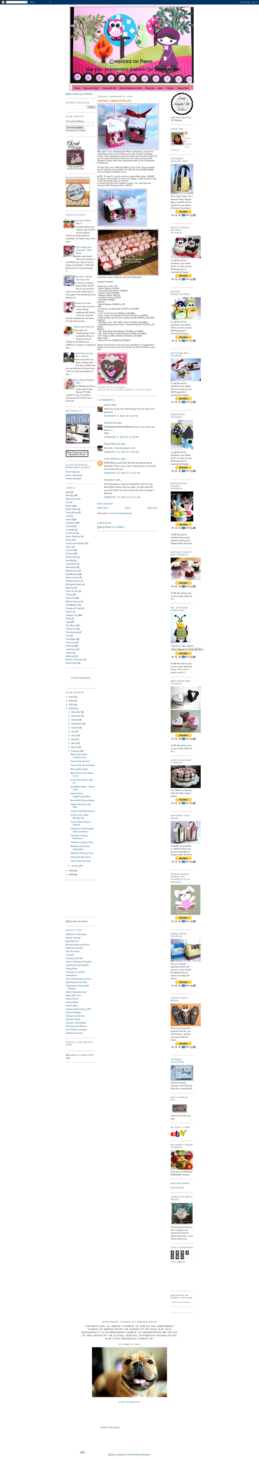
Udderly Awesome (74, 1033)
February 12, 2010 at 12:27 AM (122, 473)
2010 (71, 708)
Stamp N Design (73, 1012)
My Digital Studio (74, 584)
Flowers (69, 553)
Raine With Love (73, 995)
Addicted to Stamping (76, 934)
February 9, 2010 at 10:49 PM (121, 437)
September (76, 724)
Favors (69, 550)
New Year (70, 588)
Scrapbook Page (73, 608)
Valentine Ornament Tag (82, 853)
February (75, 751)
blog (114, 347)
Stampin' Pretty (73, 1019)
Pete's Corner (72, 591)
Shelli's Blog (72, 1006)
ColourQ (70, 526)
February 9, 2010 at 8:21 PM (121, 416)
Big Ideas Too (72, 941)
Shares (69, 612)
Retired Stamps (73, 601)
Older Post (152, 508)
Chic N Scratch (73, 951)
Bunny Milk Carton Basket (83, 800)
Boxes (68, 506)
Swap (68, 618)
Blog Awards (72, 499)
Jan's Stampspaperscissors (78, 979)
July (73, 731)
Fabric (69, 547)
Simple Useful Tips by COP (78, 1009)
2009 (71, 871)
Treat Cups (71, 642)
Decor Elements (73, 536)
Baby (68, 492)
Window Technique (74, 659)
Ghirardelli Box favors (81, 857)
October (75, 720)
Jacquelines (71, 975)
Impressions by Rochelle (77, 965)
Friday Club (71, 557)
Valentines (70, 649)
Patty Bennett (110, 423)
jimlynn (107, 405)
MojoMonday (72, 574)
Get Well (70, 560)
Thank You (71, 629)
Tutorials (70, 646)
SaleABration (72, 605)
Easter (69, 540)
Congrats (70, 530)
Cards (68, 519)
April (73, 743)
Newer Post (102, 508)
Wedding (70, 656)
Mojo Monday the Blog (76, 982)
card (68, 516)
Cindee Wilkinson (112, 459)
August (75, 728)
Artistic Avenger (73, 938)
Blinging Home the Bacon (78, 945)
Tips (68, 636)
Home (127, 508)
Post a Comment (105, 504)
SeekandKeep (72, 1002)
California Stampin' (75, 948)
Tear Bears (71, 625)
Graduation (71, 564)
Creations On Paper (176, 1302)
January (75, 866)
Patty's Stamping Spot (76, 992)
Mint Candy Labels (79, 769)
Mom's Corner (72, 577)
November (76, 716)
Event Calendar (73, 472)
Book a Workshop (74, 475)
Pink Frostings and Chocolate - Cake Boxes (82, 250)
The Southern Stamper (76, 1029)
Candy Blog (71, 512)
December (76, 712)
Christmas (70, 523)
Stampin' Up (71, 615)
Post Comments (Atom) (121, 513)
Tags (68, 622)
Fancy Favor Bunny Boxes (83, 765)
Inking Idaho (71, 968)
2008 (71, 875)
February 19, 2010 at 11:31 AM (122, 497)
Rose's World (72, 999)
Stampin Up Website (133, 347)
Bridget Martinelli (112, 444)
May (73, 739)
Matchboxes (71, 571)
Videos (69, 653)
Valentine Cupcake (82, 303)
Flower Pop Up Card (80, 761)
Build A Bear (71, 509)
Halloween (70, 567)
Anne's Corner (177, 1188)
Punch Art (70, 598)
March (74, 747)
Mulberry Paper (73, 581)
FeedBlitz (81, 130)
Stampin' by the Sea (75, 1016)
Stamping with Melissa (76, 1026)
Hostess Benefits (73, 478)
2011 (71, 705)
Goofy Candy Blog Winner (83, 811)
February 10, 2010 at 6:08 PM (121, 452)
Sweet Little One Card (81, 861)
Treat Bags (71, 639)
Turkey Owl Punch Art (84, 327)
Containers (71, 533)
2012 (71, 701)
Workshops (71, 663)
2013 (71, 697)
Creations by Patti (74, 958)
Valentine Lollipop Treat (82, 842)
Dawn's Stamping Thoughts (78, 962)
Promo (69, 595)
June (73, 735)
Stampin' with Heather (76, 1023)
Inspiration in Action (75, 972)
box (67, 502)
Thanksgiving (72, 632)
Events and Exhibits (75, 543)
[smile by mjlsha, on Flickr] (129, 1396)
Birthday (70, 495)
